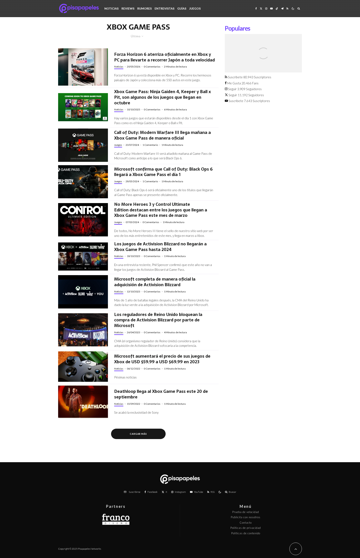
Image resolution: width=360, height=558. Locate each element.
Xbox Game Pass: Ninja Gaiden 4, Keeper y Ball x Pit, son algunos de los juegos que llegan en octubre (162, 97)
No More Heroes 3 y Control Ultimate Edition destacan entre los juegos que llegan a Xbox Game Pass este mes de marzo (160, 210)
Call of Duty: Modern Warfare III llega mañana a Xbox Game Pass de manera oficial (162, 135)
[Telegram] (282, 8)
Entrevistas (164, 8)
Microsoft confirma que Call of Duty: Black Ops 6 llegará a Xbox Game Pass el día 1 (163, 171)
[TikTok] (277, 8)
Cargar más (138, 433)
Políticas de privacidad (245, 527)
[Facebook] (256, 8)
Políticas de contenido (245, 533)
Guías (181, 8)
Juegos (195, 8)
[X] (261, 8)
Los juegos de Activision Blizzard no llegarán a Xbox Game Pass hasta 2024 (160, 246)
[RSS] (287, 8)
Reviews (127, 8)
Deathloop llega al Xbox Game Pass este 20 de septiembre (161, 394)
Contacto (246, 522)
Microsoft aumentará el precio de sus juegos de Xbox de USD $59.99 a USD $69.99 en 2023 (162, 359)
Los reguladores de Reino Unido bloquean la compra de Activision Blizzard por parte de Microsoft (158, 320)
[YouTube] (271, 8)
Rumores (144, 8)
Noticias (111, 8)
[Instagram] (266, 8)
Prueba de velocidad (245, 512)
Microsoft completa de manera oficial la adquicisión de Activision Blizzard (154, 281)
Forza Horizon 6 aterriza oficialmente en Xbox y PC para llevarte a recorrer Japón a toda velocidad (164, 57)
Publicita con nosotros (245, 517)
